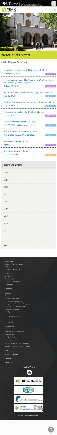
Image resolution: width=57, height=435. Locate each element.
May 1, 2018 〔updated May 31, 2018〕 (20, 135)
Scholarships (10, 322)
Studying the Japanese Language (18, 304)
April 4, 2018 (9, 145)
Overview (8, 276)
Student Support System (14, 331)
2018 (6, 223)
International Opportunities (15, 306)
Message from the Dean (14, 264)
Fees (6, 319)
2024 (6, 180)
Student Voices (10, 334)
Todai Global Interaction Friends (17, 346)
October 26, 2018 (11, 86)
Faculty (7, 312)
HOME (3, 62)
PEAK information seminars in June (20, 131)
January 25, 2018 (11, 154)
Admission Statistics (12, 269)
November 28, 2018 (12, 74)
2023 (6, 187)
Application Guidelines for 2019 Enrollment (23, 112)
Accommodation (11, 329)
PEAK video (9, 267)
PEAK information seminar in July (19, 122)
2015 (6, 245)
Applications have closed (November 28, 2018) (25, 70)
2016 (6, 238)
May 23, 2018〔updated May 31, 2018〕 (20, 125)
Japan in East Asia (12, 298)
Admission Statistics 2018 (16, 141)
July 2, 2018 (9, 115)
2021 (6, 202)
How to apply (10, 279)
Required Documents (13, 281)
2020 (6, 209)
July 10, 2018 (9, 106)
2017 (6, 230)
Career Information (12, 309)
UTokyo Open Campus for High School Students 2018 (29, 102)
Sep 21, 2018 (9, 96)
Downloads (9, 284)
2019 (6, 216)
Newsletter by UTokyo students (17, 343)
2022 (6, 194)
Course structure (11, 296)
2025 (6, 173)
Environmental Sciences (14, 301)
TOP (51, 430)
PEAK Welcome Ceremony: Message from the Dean (28, 92)
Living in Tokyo (10, 337)
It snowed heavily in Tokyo (16, 151)
